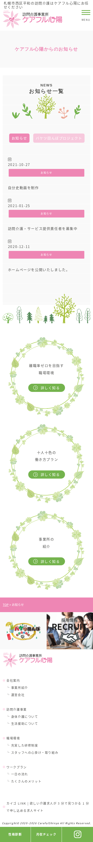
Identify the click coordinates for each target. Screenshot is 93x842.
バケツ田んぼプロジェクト (59, 138)
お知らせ (19, 138)
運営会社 (18, 695)
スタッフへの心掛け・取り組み (34, 752)
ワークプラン (16, 767)
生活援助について (24, 723)
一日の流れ (19, 774)
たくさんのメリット (26, 781)
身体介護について (24, 716)
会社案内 (13, 680)
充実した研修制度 (24, 745)
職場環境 (13, 738)
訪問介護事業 (16, 709)
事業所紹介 (19, 687)
